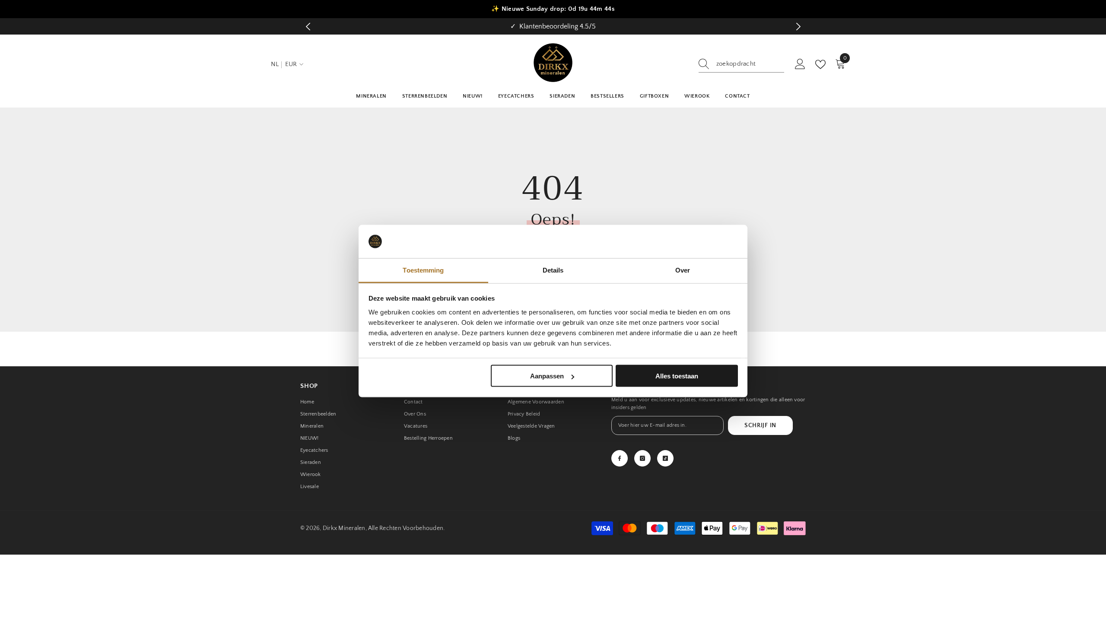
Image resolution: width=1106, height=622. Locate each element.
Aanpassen (547, 376)
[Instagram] (642, 458)
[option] (553, 26)
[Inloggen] (800, 64)
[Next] (798, 26)
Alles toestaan (676, 376)
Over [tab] (682, 269)
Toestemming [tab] (423, 269)
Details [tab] (553, 269)
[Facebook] (619, 458)
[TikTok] (665, 458)
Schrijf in (760, 425)
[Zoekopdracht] (741, 64)
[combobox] (750, 64)
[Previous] (307, 26)
